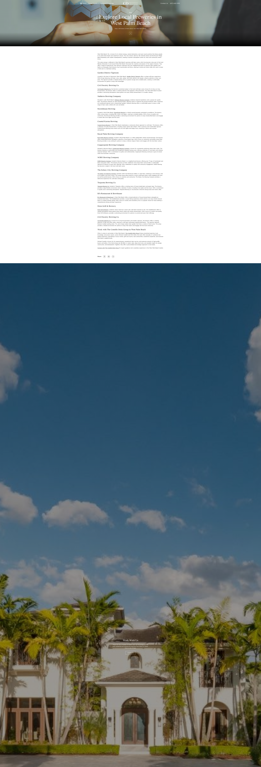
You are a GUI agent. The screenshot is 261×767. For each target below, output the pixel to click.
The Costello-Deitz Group (132, 233)
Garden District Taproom (133, 76)
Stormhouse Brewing (119, 112)
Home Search (92, 3)
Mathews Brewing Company (122, 100)
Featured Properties (107, 3)
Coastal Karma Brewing (104, 125)
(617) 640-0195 (175, 3)
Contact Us (164, 3)
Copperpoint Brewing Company (121, 148)
